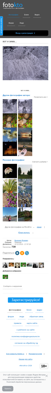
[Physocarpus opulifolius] (10, 178)
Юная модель (24, 233)
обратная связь (36, 316)
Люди (22, 23)
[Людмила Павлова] (11, 266)
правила (17, 323)
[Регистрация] (1, 35)
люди (21, 316)
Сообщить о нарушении (12, 286)
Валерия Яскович (21, 240)
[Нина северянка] (23, 266)
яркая (39, 227)
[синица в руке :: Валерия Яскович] (25, 156)
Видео (37, 15)
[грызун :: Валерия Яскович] (10, 127)
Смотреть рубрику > (40, 162)
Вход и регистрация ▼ (25, 33)
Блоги (26, 15)
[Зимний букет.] (25, 207)
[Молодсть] (10, 221)
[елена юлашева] (41, 267)
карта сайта (32, 323)
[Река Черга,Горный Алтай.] (25, 221)
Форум (11, 23)
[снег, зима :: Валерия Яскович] (25, 113)
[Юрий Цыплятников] (29, 266)
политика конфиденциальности (26, 336)
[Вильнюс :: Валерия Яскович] (10, 156)
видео (39, 310)
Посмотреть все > (41, 97)
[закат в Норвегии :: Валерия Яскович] (25, 141)
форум (11, 316)
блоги (29, 310)
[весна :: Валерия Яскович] (10, 141)
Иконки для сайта (25, 359)
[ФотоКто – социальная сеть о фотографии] (13, 4)
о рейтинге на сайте (26, 330)
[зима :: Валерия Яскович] (10, 113)
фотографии (15, 310)
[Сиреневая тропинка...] (10, 207)
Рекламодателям (35, 354)
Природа (18, 242)
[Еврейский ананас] (10, 193)
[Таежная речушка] (25, 193)
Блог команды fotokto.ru (15, 354)
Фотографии (13, 15)
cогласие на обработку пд (26, 343)
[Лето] (25, 178)
